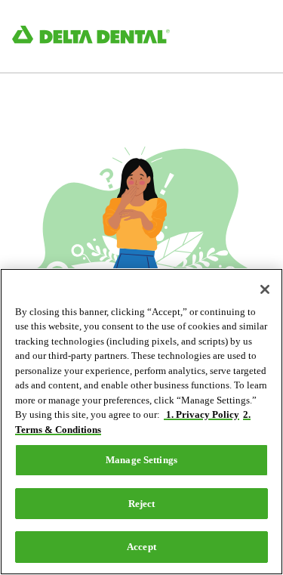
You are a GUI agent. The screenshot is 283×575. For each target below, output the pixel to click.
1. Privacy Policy (201, 414)
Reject (141, 503)
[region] (141, 421)
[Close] (264, 289)
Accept (141, 546)
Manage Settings (141, 459)
